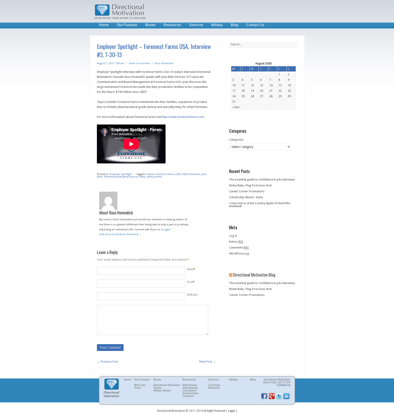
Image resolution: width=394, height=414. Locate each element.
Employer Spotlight (120, 174)
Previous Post (107, 361)
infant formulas (191, 174)
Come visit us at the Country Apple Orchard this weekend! (259, 204)
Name (191, 269)
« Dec (236, 107)
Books (150, 25)
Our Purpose (127, 25)
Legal (231, 410)
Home (104, 25)
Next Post (207, 361)
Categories (236, 139)
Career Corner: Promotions (246, 191)
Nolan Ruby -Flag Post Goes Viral (250, 185)
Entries (236, 241)
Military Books (162, 390)
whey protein (154, 176)
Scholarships (190, 393)
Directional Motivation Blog (254, 275)
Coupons (188, 396)
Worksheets (189, 385)
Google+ (166, 229)
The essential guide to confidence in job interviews (262, 179)
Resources (172, 25)
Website (192, 294)
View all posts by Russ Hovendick (120, 234)
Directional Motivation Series (166, 386)
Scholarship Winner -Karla (246, 197)
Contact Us (255, 25)
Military (217, 25)
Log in (233, 235)
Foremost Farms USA (168, 174)
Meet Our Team (139, 386)
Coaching (214, 385)
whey (142, 176)
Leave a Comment (139, 63)
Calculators (189, 390)
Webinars (214, 387)
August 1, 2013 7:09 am (110, 63)
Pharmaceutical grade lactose (121, 176)
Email (190, 282)
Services (196, 25)
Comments (239, 247)
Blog (234, 25)
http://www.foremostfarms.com (183, 117)
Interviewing (189, 387)
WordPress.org (239, 253)
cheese (150, 174)
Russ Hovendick (164, 63)
